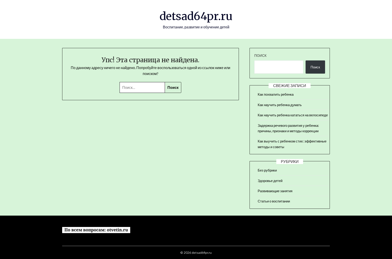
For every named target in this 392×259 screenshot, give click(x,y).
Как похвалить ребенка (276, 94)
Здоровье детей (270, 181)
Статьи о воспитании (274, 201)
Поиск (260, 55)
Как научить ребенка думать (280, 105)
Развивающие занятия (275, 191)
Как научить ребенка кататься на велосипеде (293, 115)
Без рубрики (267, 170)
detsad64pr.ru (196, 16)
